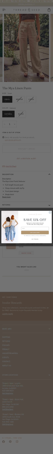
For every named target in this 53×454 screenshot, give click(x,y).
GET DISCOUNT (35, 232)
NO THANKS (35, 239)
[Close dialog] (50, 212)
